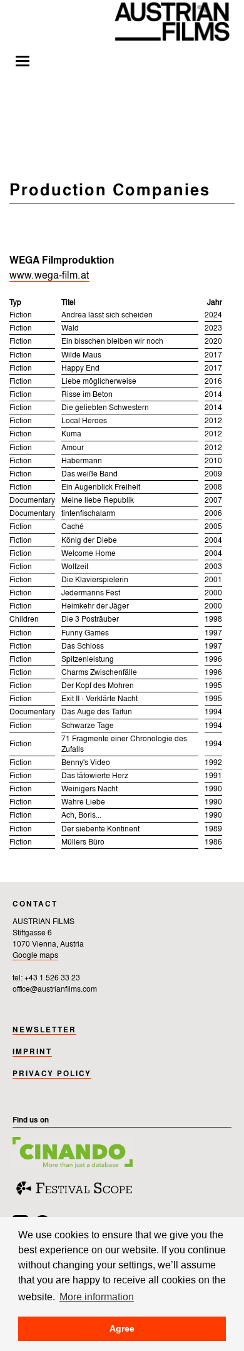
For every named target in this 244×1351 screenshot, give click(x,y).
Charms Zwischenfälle (99, 673)
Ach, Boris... (81, 815)
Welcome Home (88, 554)
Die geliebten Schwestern (105, 408)
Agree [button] (122, 1328)
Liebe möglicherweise (98, 382)
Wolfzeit (74, 567)
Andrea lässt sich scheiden (107, 315)
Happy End (80, 368)
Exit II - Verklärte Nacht (99, 699)
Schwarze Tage (87, 726)
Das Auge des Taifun (96, 712)
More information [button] (96, 1296)
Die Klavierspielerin (94, 580)
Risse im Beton (87, 395)
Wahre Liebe (83, 802)
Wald (70, 328)
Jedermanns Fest (90, 593)
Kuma (71, 434)
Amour (72, 448)
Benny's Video (85, 763)
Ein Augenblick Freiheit (100, 487)
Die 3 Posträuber (90, 620)
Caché (72, 527)
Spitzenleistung (87, 660)
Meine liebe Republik (97, 501)
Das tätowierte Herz (94, 776)
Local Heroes (84, 421)
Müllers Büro (82, 842)
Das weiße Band (89, 474)
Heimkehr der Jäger (95, 606)
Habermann (81, 461)
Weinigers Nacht (89, 789)
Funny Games (85, 633)
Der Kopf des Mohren (97, 686)
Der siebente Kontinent (100, 829)
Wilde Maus (81, 355)
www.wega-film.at (49, 275)
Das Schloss (82, 646)
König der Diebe (89, 541)
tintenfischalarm (88, 514)
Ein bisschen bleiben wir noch (112, 342)
